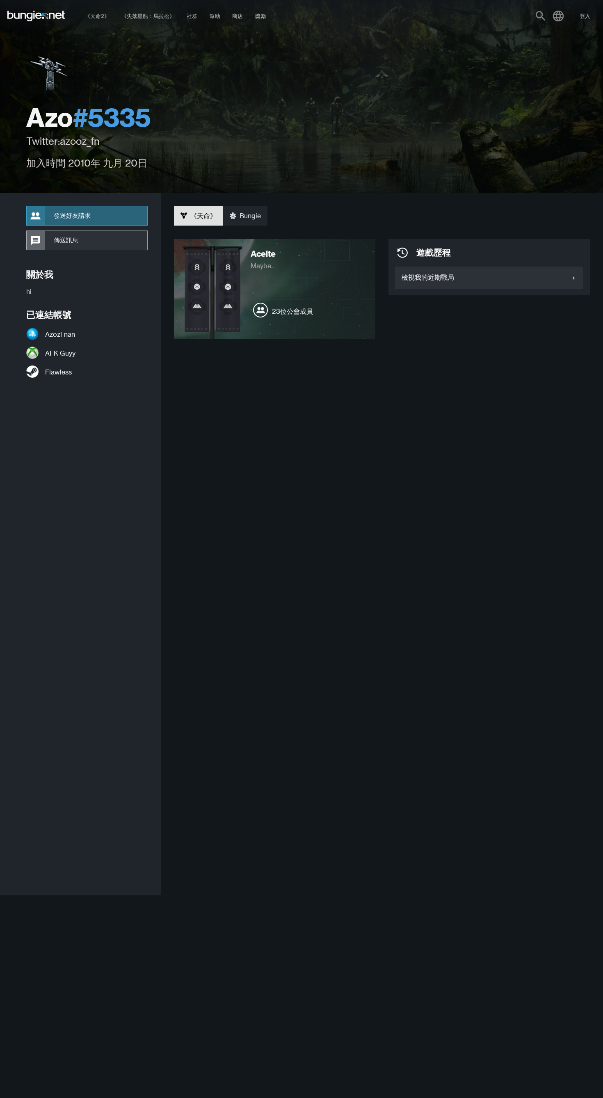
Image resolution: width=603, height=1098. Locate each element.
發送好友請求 (72, 215)
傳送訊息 (66, 240)
